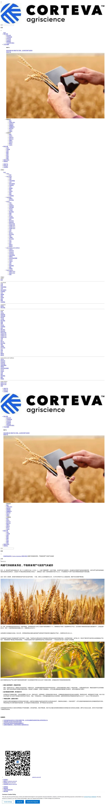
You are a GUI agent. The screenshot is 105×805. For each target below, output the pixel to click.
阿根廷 (11, 268)
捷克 (10, 219)
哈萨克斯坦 (12, 183)
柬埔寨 (11, 188)
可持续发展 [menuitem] (9, 37)
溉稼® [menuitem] (10, 140)
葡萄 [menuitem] (7, 154)
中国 (10, 177)
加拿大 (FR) (12, 273)
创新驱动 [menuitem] (8, 41)
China (2, 169)
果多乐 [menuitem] (11, 142)
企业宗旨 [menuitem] (8, 38)
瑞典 (10, 235)
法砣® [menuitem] (10, 129)
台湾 (10, 182)
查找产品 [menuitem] (5, 164)
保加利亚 (11, 205)
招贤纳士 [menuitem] (5, 161)
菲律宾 (11, 191)
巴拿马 (11, 261)
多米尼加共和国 (13, 258)
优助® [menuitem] (10, 131)
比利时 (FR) (12, 225)
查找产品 (8, 52)
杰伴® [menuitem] (10, 136)
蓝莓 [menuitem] (7, 151)
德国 (10, 214)
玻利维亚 (11, 265)
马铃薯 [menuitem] (8, 149)
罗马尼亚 (11, 238)
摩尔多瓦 (11, 220)
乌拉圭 (11, 249)
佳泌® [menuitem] (10, 145)
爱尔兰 (11, 232)
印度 (10, 179)
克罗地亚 (11, 207)
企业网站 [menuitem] (5, 167)
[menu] (1, 1)
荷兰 (10, 243)
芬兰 (10, 240)
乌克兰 (11, 204)
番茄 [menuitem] (7, 152)
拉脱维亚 (11, 217)
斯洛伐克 (11, 222)
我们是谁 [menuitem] (5, 34)
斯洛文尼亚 (12, 223)
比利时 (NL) (12, 226)
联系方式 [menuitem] (5, 165)
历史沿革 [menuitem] (8, 35)
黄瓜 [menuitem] (7, 155)
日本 (10, 186)
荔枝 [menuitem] (7, 158)
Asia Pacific (9, 176)
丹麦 (10, 202)
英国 (10, 241)
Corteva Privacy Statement (90, 796)
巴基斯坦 (11, 185)
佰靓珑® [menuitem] (11, 125)
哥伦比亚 (11, 253)
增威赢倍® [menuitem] (12, 126)
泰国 (10, 189)
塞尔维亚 (11, 211)
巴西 (10, 262)
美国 (10, 274)
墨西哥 (11, 256)
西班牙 (11, 246)
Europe (8, 201)
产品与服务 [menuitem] (6, 44)
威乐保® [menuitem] (11, 128)
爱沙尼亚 (11, 234)
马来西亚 (11, 195)
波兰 (10, 231)
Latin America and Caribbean (13, 247)
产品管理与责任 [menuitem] (10, 43)
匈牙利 (11, 208)
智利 (10, 264)
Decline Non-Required (32, 801)
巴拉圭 (11, 259)
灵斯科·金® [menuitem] (12, 122)
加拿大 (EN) (12, 271)
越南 (10, 192)
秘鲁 (10, 267)
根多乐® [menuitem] (11, 139)
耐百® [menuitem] (10, 143)
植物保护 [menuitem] (8, 119)
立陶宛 (11, 237)
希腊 (10, 213)
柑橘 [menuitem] (7, 157)
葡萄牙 (11, 244)
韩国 (10, 194)
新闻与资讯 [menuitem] (6, 160)
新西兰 (11, 198)
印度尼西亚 (12, 180)
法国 (10, 229)
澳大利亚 (11, 200)
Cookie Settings (8, 801)
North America (9, 270)
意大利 (11, 216)
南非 (10, 175)
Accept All (19, 801)
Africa (7, 173)
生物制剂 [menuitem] (8, 132)
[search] (1, 30)
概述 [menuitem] (10, 120)
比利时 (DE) (12, 228)
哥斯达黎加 (12, 255)
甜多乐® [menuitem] (11, 137)
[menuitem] (19, 50)
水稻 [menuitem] (7, 148)
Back (4, 32)
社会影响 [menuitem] (8, 40)
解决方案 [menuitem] (5, 146)
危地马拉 (11, 250)
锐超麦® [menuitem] (11, 123)
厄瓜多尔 (11, 252)
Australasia (8, 197)
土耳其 (11, 210)
